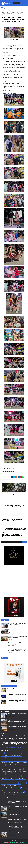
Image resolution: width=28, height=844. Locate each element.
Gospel (3, 778)
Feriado (20, 773)
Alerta (11, 753)
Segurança (3, 790)
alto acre (16, 753)
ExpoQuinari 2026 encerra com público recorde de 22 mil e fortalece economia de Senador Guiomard (17, 827)
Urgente (13, 792)
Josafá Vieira (18, 778)
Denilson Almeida (9, 764)
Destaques (7, 12)
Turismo (8, 792)
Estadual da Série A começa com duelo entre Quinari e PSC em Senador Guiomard (12, 520)
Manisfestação (17, 780)
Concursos (4, 762)
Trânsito (3, 792)
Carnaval (20, 757)
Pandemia (3, 785)
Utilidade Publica (20, 792)
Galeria (19, 776)
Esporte (24, 771)
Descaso (22, 764)
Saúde (22, 787)
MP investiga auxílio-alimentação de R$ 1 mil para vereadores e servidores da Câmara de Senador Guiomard (17, 801)
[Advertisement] (14, 582)
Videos (14, 794)
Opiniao (16, 783)
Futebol (9, 776)
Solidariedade (10, 790)
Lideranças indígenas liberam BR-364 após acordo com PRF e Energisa (12, 493)
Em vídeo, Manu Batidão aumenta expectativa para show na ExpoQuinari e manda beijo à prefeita (13, 507)
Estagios (8, 773)
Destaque (3, 767)
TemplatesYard (13, 842)
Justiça (23, 778)
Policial (14, 785)
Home (3, 12)
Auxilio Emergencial (5, 755)
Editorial (15, 769)
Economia (9, 769)
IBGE (7, 778)
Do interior (13, 12)
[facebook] (12, 840)
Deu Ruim (24, 767)
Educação (21, 769)
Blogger (23, 842)
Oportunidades (23, 783)
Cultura (3, 764)
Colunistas (18, 760)
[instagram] (15, 840)
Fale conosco (19, 747)
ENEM (20, 771)
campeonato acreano (13, 757)
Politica (19, 785)
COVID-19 (24, 762)
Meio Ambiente (4, 783)
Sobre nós (8, 747)
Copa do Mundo (11, 762)
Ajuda (6, 753)
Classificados (11, 760)
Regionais (13, 787)
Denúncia (17, 764)
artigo (21, 753)
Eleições (3, 771)
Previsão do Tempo (5, 787)
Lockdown (10, 780)
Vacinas (9, 794)
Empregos (9, 771)
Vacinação (3, 794)
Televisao (24, 790)
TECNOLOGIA (17, 790)
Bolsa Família (4, 757)
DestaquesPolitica (17, 767)
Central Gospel (4, 760)
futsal (14, 776)
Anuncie (13, 747)
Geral (23, 776)
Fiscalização (4, 776)
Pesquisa (9, 785)
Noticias (10, 783)
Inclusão (11, 778)
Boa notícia (19, 755)
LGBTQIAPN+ (4, 780)
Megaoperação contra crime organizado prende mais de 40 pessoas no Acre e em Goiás (16, 631)
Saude (18, 787)
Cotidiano (18, 762)
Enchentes (14, 771)
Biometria (13, 755)
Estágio (3, 773)
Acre (2, 753)
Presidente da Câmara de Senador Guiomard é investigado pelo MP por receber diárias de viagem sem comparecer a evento (17, 821)
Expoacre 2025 (14, 773)
